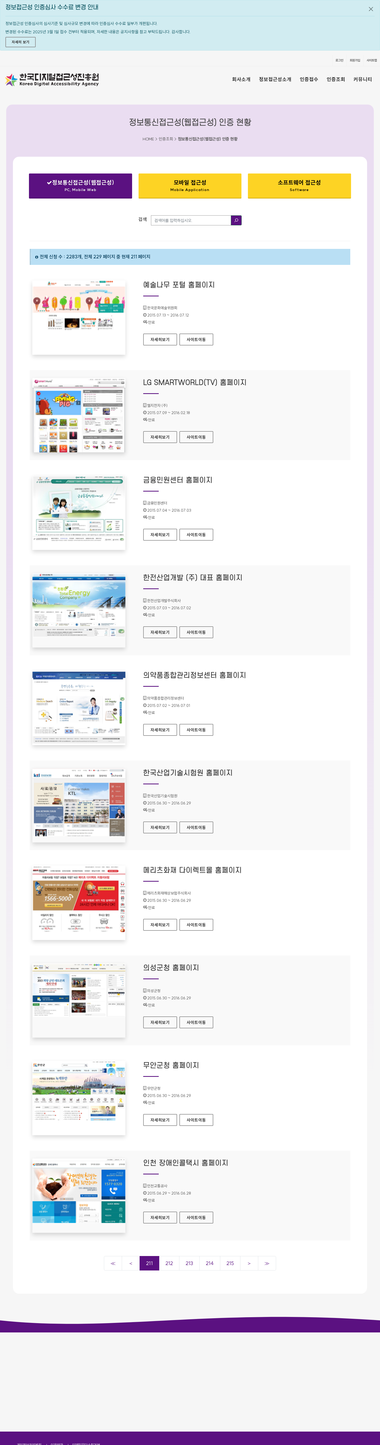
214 (210, 1263)
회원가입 (355, 60)
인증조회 (336, 79)
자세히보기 (163, 339)
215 (230, 1263)
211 (149, 1263)
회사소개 (241, 79)
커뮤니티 (363, 79)
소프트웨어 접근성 (299, 185)
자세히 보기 (20, 42)
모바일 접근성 (189, 185)
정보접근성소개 (275, 79)
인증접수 (309, 79)
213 (189, 1263)
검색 (142, 219)
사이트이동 (196, 339)
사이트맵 (372, 60)
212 (169, 1263)
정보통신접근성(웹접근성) (76, 187)
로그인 (339, 60)
